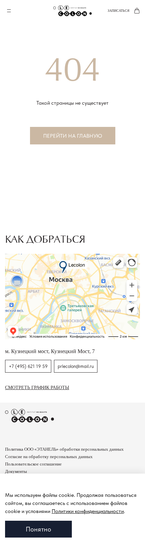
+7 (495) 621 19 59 (28, 366)
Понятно (38, 529)
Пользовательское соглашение (33, 464)
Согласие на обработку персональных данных (49, 456)
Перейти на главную (72, 136)
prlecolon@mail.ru (76, 366)
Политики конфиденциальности (88, 511)
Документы (16, 471)
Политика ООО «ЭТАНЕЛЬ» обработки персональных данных (64, 449)
